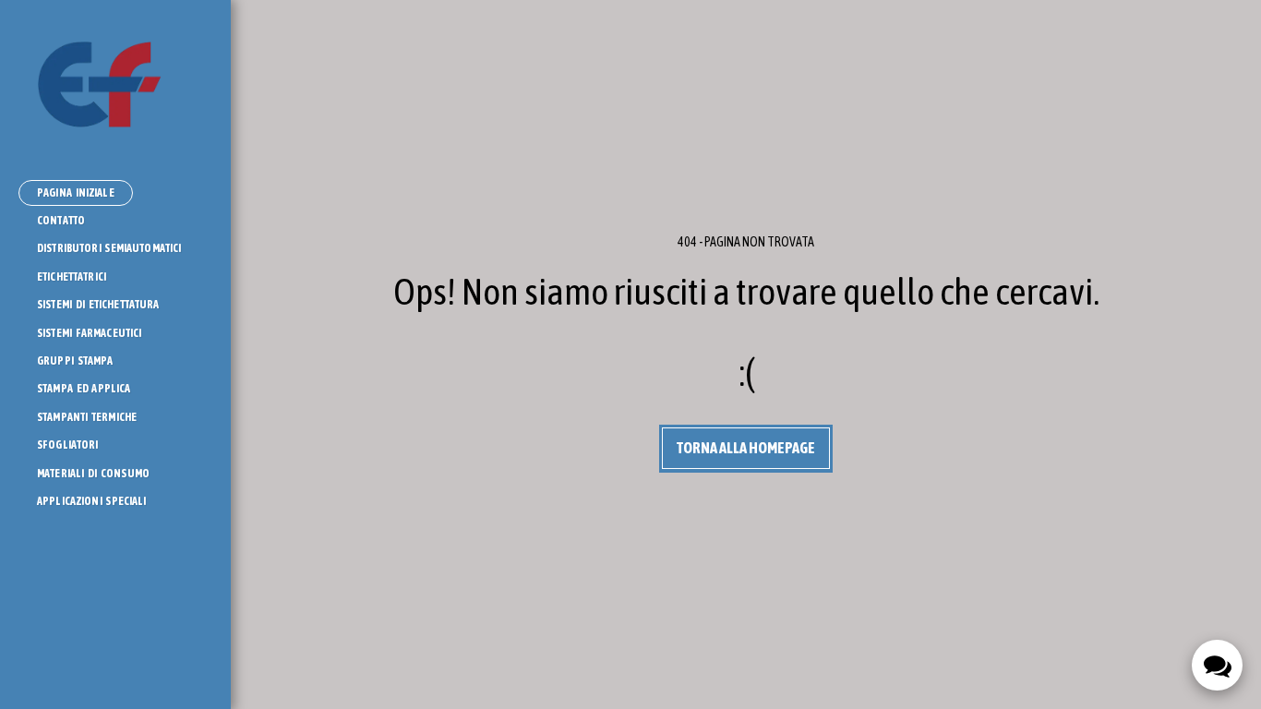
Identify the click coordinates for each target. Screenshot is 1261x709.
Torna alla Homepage (746, 447)
